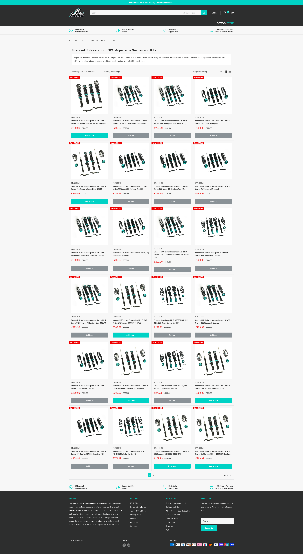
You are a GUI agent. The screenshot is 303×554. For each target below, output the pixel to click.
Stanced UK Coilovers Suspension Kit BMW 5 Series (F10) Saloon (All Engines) (212, 254)
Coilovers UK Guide (174, 507)
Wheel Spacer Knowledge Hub (178, 511)
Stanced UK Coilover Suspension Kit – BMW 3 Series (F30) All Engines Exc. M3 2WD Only (171, 122)
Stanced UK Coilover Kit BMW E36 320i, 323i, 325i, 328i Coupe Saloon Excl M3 (171, 321)
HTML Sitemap (136, 503)
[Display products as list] (230, 72)
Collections (170, 522)
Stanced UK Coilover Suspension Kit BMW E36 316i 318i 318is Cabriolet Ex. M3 (130, 452)
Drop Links (89, 23)
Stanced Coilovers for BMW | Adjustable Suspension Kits (95, 41)
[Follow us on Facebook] (124, 545)
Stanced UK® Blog (173, 514)
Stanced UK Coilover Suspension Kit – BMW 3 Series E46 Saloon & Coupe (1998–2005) (88, 187)
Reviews (169, 526)
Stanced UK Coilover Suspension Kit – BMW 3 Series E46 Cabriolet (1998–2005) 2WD (212, 387)
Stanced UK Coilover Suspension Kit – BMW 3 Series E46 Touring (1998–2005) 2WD (130, 321)
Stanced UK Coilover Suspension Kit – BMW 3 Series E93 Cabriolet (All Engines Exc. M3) (88, 452)
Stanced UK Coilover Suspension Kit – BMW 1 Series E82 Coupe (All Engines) (212, 122)
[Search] (204, 12)
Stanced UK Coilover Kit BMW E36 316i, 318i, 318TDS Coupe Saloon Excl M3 (171, 387)
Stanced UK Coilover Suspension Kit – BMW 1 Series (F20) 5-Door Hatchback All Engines (130, 122)
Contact (149, 23)
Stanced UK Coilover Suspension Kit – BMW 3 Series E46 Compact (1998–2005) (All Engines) (213, 452)
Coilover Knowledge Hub (176, 503)
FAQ (167, 530)
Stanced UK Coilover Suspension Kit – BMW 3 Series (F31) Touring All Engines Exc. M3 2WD (88, 321)
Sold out (131, 136)
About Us (134, 522)
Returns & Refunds (138, 507)
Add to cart (89, 136)
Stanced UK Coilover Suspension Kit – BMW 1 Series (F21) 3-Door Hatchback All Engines (88, 254)
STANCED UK (75, 117)
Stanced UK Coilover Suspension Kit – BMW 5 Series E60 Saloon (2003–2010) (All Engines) (88, 122)
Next (226, 475)
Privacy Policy (135, 514)
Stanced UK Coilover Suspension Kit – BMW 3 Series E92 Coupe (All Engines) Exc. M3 (130, 187)
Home (71, 41)
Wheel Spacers (108, 23)
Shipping (134, 518)
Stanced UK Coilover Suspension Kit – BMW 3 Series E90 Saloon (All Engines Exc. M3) (171, 187)
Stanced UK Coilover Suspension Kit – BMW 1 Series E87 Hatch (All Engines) (212, 187)
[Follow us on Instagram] (128, 545)
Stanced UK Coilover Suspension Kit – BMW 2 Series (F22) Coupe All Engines (212, 321)
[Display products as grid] (226, 72)
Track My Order (172, 518)
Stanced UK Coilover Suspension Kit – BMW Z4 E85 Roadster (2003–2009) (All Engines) (130, 387)
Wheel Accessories (130, 23)
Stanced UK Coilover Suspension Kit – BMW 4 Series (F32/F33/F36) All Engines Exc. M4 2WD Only (172, 254)
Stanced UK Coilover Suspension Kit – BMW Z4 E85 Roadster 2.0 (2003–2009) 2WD (171, 452)
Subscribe (209, 528)
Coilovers (74, 23)
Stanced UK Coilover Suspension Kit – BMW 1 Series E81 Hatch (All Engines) (88, 387)
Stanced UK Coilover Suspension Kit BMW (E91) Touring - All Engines (131, 254)
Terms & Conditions (138, 511)
